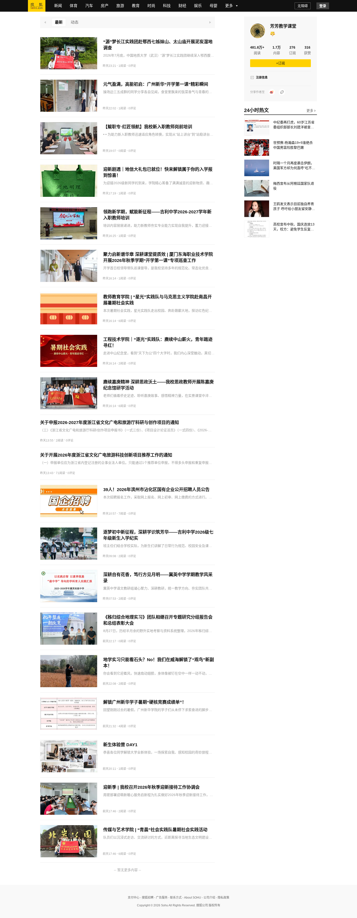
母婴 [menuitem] (213, 6)
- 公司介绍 (208, 897)
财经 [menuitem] (182, 6)
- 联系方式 (175, 897)
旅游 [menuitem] (120, 6)
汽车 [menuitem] (89, 6)
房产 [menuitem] (105, 6)
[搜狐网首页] (36, 6)
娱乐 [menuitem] (198, 6)
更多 (310, 111)
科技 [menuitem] (167, 6)
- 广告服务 (160, 897)
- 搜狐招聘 (146, 897)
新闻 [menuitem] (58, 6)
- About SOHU (191, 897)
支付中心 (133, 897)
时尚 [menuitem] (151, 6)
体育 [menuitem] (73, 6)
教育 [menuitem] (136, 6)
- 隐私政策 (222, 897)
